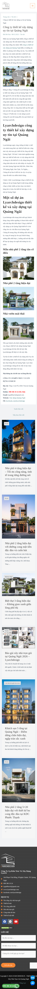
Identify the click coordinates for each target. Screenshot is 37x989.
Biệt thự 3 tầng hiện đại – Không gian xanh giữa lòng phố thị (18, 604)
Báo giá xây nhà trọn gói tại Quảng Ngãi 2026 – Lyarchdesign (18, 656)
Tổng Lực (22, 983)
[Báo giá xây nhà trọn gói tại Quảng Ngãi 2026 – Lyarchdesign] (18, 637)
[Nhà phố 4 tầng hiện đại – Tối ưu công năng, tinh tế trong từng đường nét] (18, 441)
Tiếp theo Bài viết (18, 415)
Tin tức (22, 34)
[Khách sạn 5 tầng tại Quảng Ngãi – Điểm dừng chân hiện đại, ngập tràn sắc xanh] (18, 701)
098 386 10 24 (8, 986)
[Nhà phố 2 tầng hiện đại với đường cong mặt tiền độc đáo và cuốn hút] (18, 516)
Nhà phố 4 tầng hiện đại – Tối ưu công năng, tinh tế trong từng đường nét (18, 472)
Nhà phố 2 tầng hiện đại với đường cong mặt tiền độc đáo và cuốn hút (18, 547)
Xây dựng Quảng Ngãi (17, 398)
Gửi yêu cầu (8, 965)
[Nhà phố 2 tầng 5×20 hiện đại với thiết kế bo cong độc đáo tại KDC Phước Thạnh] (18, 780)
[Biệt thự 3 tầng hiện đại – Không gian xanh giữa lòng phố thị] (18, 584)
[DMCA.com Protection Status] (7, 928)
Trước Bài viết (18, 409)
